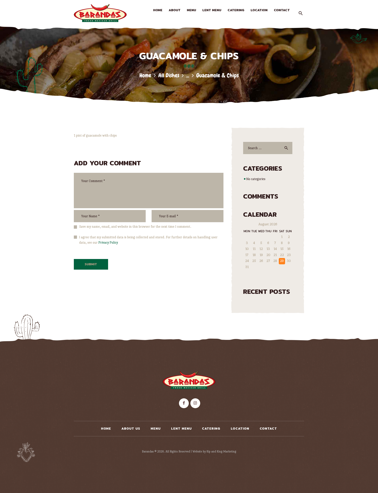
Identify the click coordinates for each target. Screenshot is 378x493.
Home (145, 75)
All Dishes (168, 75)
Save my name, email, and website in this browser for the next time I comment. (135, 226)
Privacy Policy (108, 242)
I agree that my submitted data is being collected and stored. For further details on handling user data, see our (148, 239)
